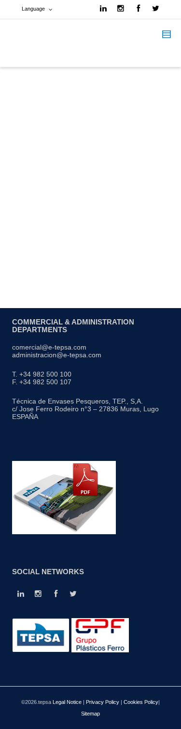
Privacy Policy (102, 702)
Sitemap (90, 713)
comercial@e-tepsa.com (49, 347)
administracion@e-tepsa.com (56, 355)
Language (33, 9)
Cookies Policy (141, 702)
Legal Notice (67, 702)
